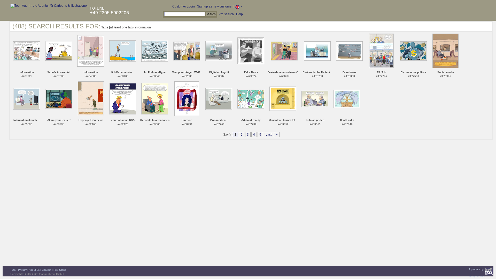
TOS (13, 269)
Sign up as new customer (215, 6)
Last (269, 134)
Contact (46, 269)
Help (239, 14)
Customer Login (183, 6)
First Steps (59, 269)
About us (34, 269)
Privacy (22, 269)
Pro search (226, 14)
